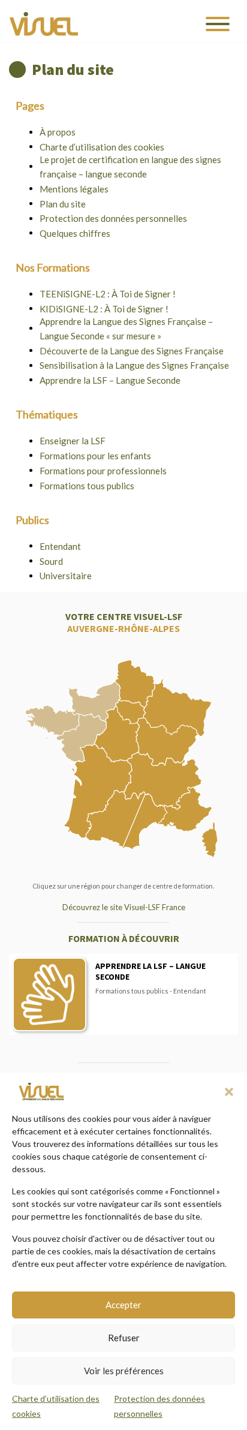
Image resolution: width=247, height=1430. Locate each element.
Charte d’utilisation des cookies (102, 147)
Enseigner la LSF (73, 440)
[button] (229, 1092)
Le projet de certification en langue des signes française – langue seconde (130, 166)
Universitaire (66, 575)
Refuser (124, 1337)
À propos (58, 132)
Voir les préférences (124, 1370)
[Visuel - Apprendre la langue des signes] (44, 24)
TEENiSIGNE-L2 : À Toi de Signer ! (108, 293)
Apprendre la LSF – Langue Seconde (110, 380)
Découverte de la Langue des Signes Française (132, 350)
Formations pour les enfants (95, 455)
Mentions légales (74, 188)
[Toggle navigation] (217, 24)
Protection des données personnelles (113, 218)
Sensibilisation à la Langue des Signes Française (134, 365)
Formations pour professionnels (103, 470)
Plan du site (63, 203)
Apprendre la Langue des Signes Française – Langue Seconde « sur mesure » (126, 328)
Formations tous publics (87, 485)
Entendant (60, 546)
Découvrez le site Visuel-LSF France (123, 907)
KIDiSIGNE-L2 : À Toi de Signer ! (104, 308)
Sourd (51, 561)
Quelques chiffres (75, 233)
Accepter (123, 1304)
